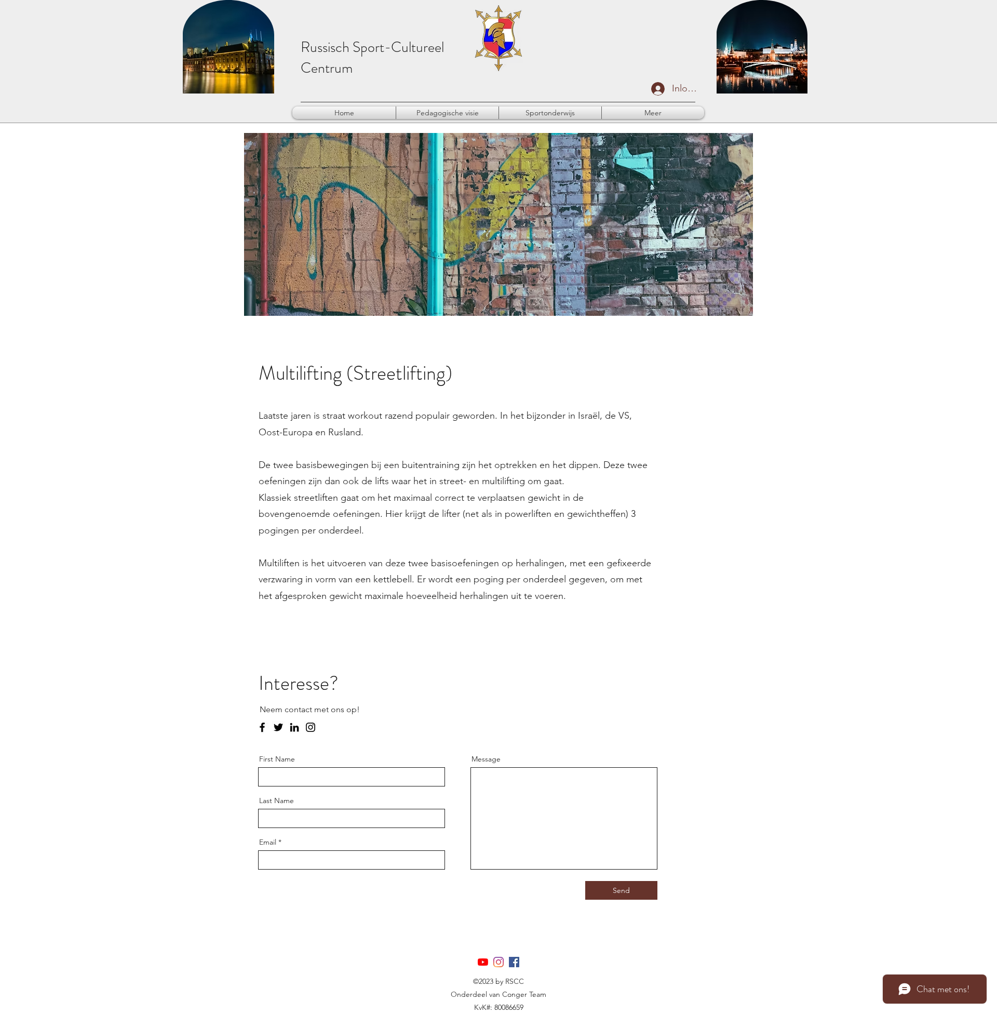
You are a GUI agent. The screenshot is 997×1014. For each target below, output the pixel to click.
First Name (277, 759)
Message (486, 759)
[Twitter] (278, 727)
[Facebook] (262, 727)
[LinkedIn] (294, 727)
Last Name (276, 800)
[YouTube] (483, 962)
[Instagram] (310, 727)
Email (267, 842)
